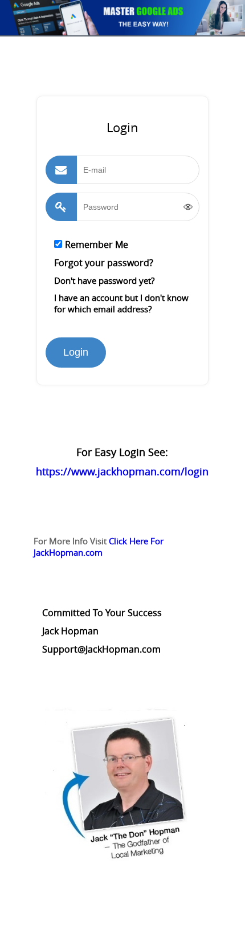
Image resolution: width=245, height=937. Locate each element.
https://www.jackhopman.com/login (122, 471)
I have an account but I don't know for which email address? (121, 303)
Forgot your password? (103, 262)
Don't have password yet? (104, 280)
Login (75, 352)
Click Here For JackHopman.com (99, 546)
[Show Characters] (188, 206)
